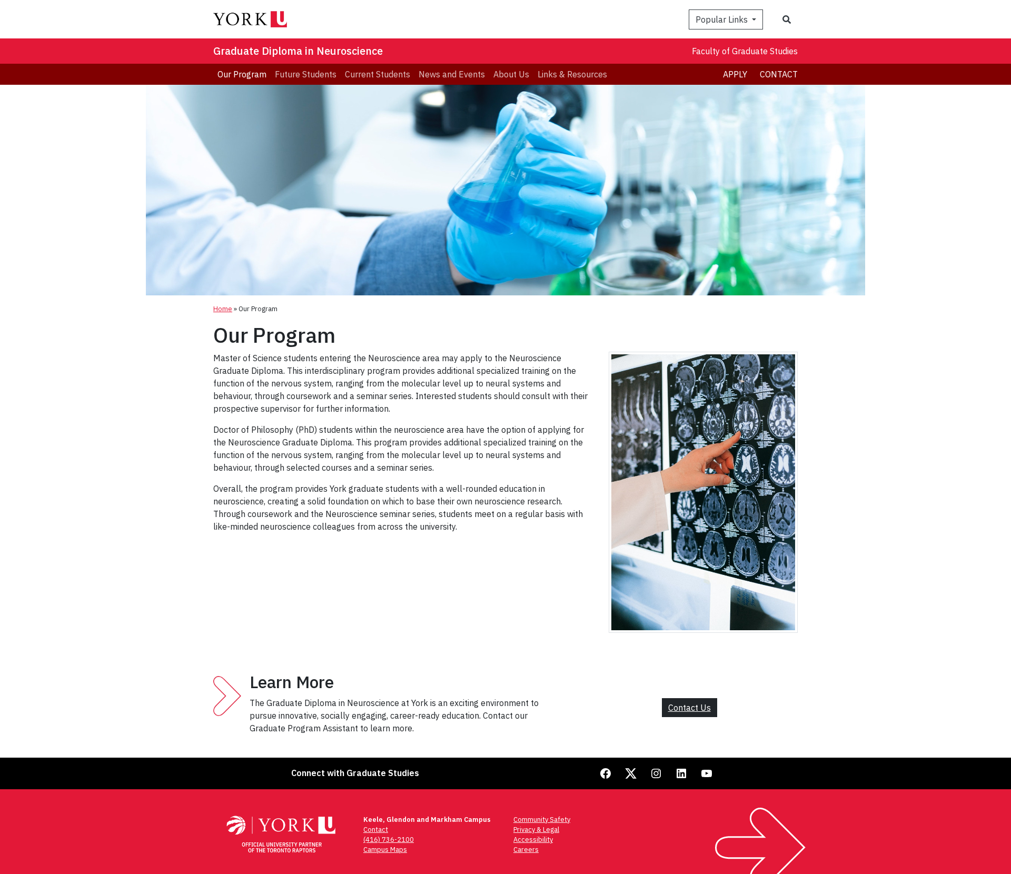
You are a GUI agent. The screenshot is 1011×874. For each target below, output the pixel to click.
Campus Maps (385, 849)
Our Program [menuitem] (241, 74)
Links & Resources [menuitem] (572, 74)
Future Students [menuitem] (305, 74)
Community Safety (541, 819)
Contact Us (689, 707)
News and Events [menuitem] (452, 74)
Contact (779, 74)
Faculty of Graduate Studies (745, 51)
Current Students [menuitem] (377, 74)
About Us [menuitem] (511, 74)
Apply (735, 74)
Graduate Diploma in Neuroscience (298, 51)
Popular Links (723, 19)
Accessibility (533, 839)
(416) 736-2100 (388, 839)
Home (222, 308)
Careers (526, 849)
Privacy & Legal (536, 829)
